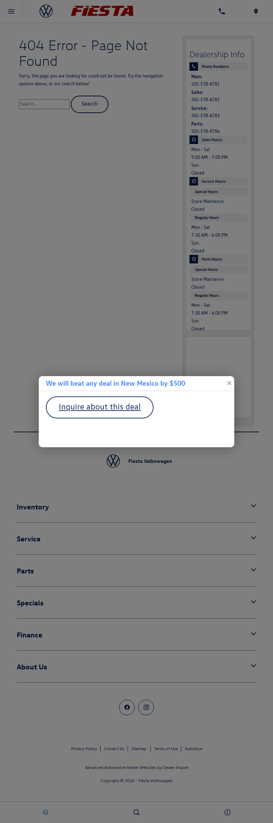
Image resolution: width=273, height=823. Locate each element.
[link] (229, 383)
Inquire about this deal (100, 406)
